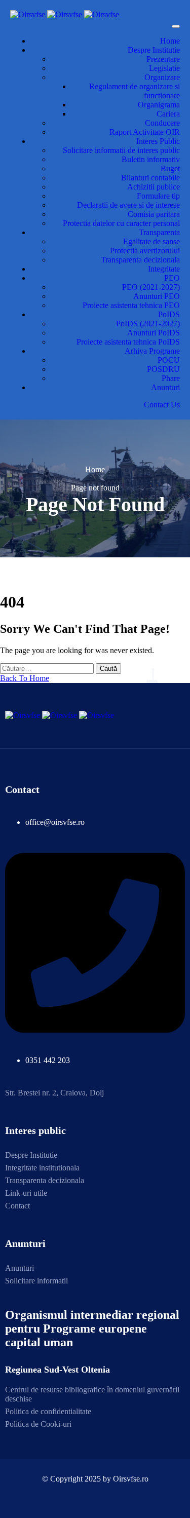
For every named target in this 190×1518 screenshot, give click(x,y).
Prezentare (163, 59)
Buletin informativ (151, 159)
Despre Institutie (154, 50)
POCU (169, 360)
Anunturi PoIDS (153, 332)
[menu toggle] (176, 26)
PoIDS (169, 314)
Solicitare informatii (36, 1280)
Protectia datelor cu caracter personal (121, 223)
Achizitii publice (153, 186)
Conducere (162, 123)
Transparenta (159, 232)
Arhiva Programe (152, 351)
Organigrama (159, 104)
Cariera (168, 113)
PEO (172, 278)
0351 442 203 (47, 1060)
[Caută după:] (48, 668)
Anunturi (165, 387)
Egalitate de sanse (151, 241)
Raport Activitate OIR (144, 132)
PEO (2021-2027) (151, 287)
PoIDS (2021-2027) (148, 323)
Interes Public (158, 141)
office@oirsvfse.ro (55, 822)
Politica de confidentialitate (48, 1411)
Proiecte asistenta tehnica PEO (131, 305)
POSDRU (163, 369)
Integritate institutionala (42, 1167)
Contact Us (162, 404)
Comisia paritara (154, 214)
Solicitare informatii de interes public (121, 150)
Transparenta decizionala (140, 259)
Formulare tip (158, 196)
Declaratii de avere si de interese (128, 205)
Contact (17, 1205)
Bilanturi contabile (150, 177)
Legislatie (164, 68)
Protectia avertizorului (145, 250)
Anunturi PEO (156, 296)
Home (170, 40)
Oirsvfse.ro (130, 1478)
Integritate (164, 268)
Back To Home (24, 678)
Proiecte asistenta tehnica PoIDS (128, 341)
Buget (170, 168)
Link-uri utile (26, 1193)
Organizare (162, 77)
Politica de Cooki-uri (38, 1424)
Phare (171, 378)
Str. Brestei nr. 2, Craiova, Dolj (54, 1092)
